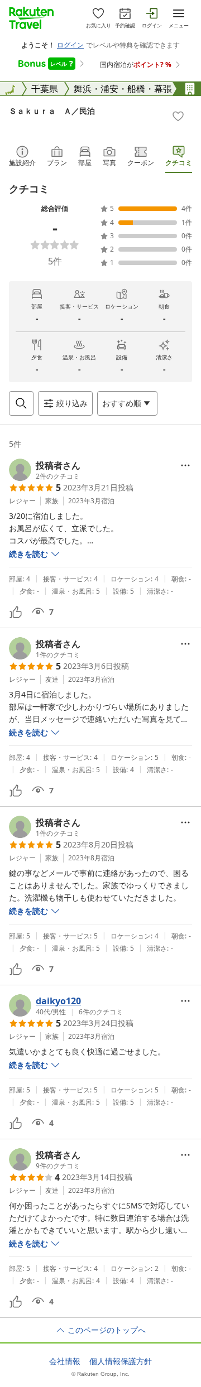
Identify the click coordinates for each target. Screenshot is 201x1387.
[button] (44, 470)
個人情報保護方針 (120, 1361)
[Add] (178, 116)
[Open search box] (21, 403)
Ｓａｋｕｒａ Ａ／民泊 (52, 110)
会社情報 (64, 1361)
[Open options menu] (185, 465)
